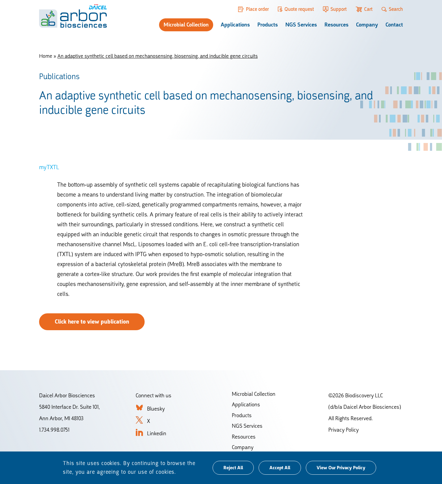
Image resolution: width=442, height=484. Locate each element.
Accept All (279, 468)
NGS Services (301, 24)
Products (267, 24)
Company (367, 24)
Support (338, 9)
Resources (336, 24)
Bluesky (156, 408)
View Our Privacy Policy (341, 468)
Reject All (233, 468)
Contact (394, 24)
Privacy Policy (343, 429)
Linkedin (156, 433)
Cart (368, 9)
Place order (257, 9)
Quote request (299, 9)
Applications (235, 24)
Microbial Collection (186, 24)
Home (45, 56)
